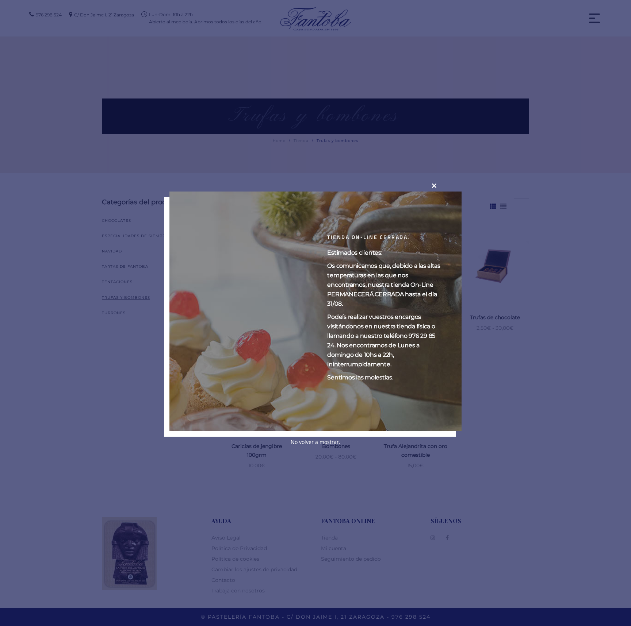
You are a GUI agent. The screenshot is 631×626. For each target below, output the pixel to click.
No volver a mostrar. (315, 442)
